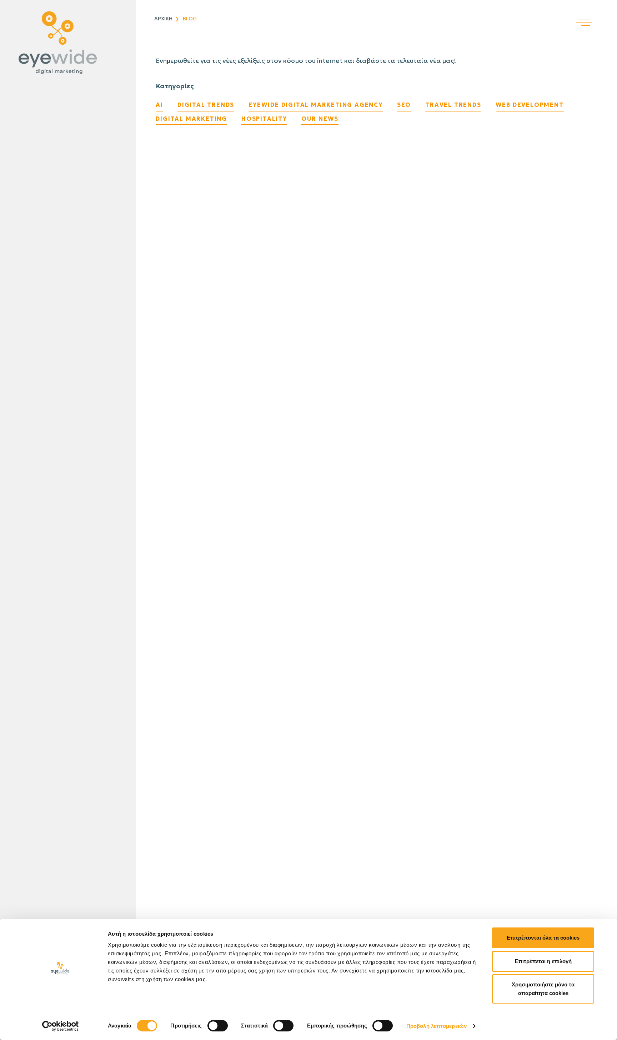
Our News (319, 118)
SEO (404, 104)
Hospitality (264, 118)
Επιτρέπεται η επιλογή (543, 961)
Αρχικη (163, 18)
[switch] (217, 1025)
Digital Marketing (191, 118)
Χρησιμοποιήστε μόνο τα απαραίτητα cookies (543, 988)
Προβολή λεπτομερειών (436, 1026)
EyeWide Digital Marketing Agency (316, 104)
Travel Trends (453, 104)
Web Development (530, 104)
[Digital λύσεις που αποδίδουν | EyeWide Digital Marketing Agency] (66, 43)
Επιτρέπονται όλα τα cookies (543, 938)
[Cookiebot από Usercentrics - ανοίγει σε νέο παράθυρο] (60, 1026)
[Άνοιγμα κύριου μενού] (596, 13)
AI (159, 104)
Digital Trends (205, 104)
